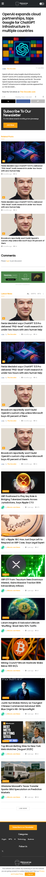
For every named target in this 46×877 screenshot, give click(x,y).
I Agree (30, 874)
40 (16, 174)
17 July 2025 (40, 68)
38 (38, 797)
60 (38, 631)
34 (16, 246)
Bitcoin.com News (13, 507)
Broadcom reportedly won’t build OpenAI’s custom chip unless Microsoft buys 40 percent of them (22, 241)
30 (36, 421)
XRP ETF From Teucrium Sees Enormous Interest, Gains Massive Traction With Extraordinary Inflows (22, 582)
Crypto (33, 294)
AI (4, 97)
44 (16, 210)
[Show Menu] (3, 4)
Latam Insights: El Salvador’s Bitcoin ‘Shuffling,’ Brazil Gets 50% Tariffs (20, 624)
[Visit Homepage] (21, 4)
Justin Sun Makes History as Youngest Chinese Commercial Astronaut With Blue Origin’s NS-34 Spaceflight (21, 706)
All (28, 294)
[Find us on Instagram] (6, 851)
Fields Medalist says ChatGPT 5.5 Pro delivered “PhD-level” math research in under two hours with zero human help (21, 168)
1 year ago (29, 507)
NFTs (39, 294)
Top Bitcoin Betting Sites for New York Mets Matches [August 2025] (21, 748)
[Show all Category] (43, 294)
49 (38, 590)
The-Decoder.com (27, 92)
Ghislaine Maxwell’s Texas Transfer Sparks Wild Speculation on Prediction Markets (21, 789)
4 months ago (7, 174)
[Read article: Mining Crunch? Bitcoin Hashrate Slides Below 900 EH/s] (23, 649)
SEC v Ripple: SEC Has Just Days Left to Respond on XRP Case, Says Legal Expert (22, 541)
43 (38, 714)
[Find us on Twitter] (2, 851)
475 (38, 507)
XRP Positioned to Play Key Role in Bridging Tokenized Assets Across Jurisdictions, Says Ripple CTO (19, 499)
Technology (22, 839)
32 (38, 754)
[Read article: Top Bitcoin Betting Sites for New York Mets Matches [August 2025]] (23, 732)
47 (38, 547)
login (7, 261)
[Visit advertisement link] (23, 277)
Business (31, 839)
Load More (23, 808)
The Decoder (11, 69)
